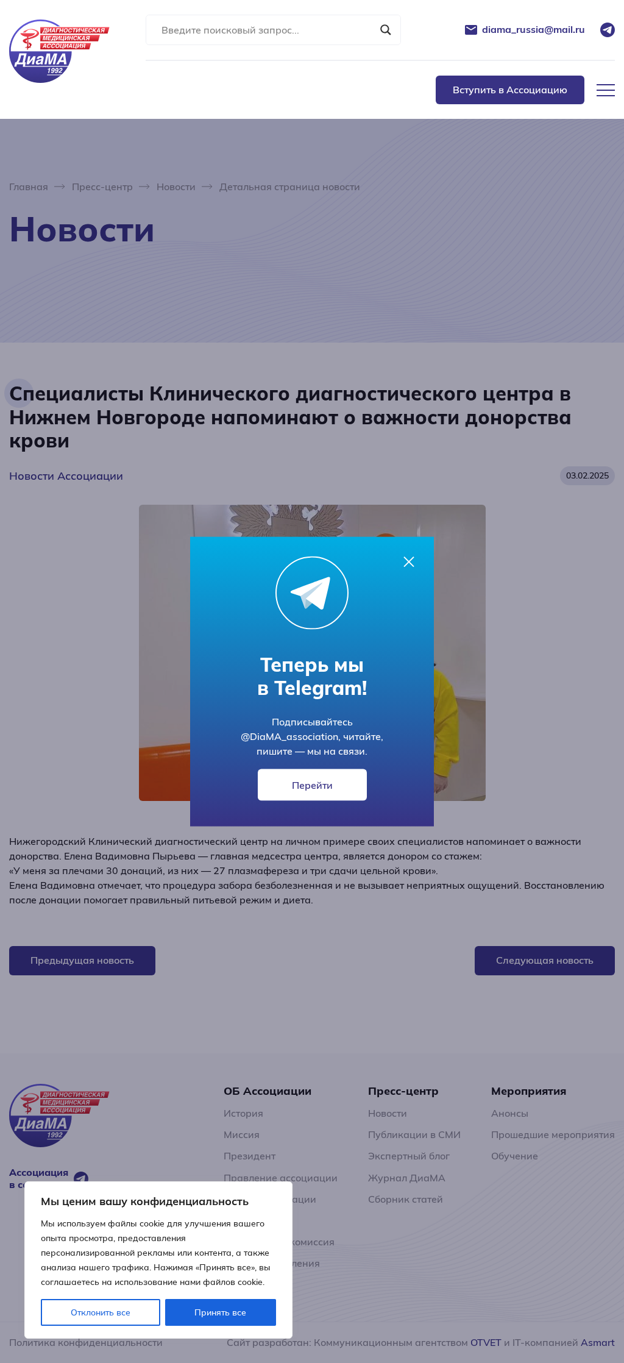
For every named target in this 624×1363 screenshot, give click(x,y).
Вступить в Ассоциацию (510, 90)
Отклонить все (100, 1312)
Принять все (220, 1312)
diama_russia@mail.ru (533, 29)
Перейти (312, 784)
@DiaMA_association (289, 736)
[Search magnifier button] (385, 29)
